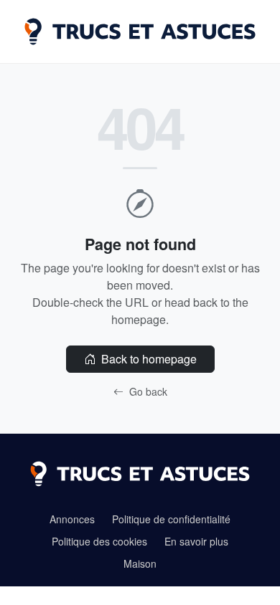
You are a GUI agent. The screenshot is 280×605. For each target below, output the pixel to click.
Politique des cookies (99, 541)
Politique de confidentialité (171, 519)
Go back (146, 391)
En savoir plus (196, 541)
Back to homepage (147, 359)
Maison (140, 563)
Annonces (72, 519)
